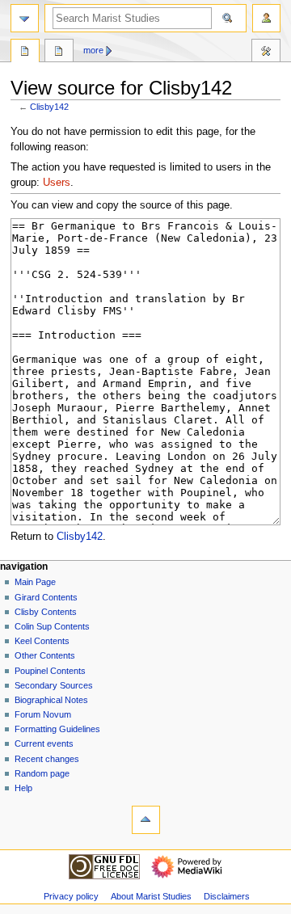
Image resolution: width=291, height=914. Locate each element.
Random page (42, 773)
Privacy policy (71, 896)
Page (25, 52)
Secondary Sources (54, 685)
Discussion (59, 52)
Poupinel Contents (50, 671)
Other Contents (45, 655)
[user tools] (266, 18)
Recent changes (47, 759)
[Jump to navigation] (25, 18)
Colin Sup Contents (52, 626)
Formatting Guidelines (57, 729)
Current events (44, 743)
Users (56, 182)
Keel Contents (42, 641)
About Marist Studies (151, 896)
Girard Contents (46, 597)
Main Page (35, 582)
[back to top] (146, 820)
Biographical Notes (51, 700)
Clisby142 (49, 107)
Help (23, 788)
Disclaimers (227, 896)
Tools (266, 52)
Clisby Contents (46, 612)
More (93, 50)
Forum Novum (43, 714)
